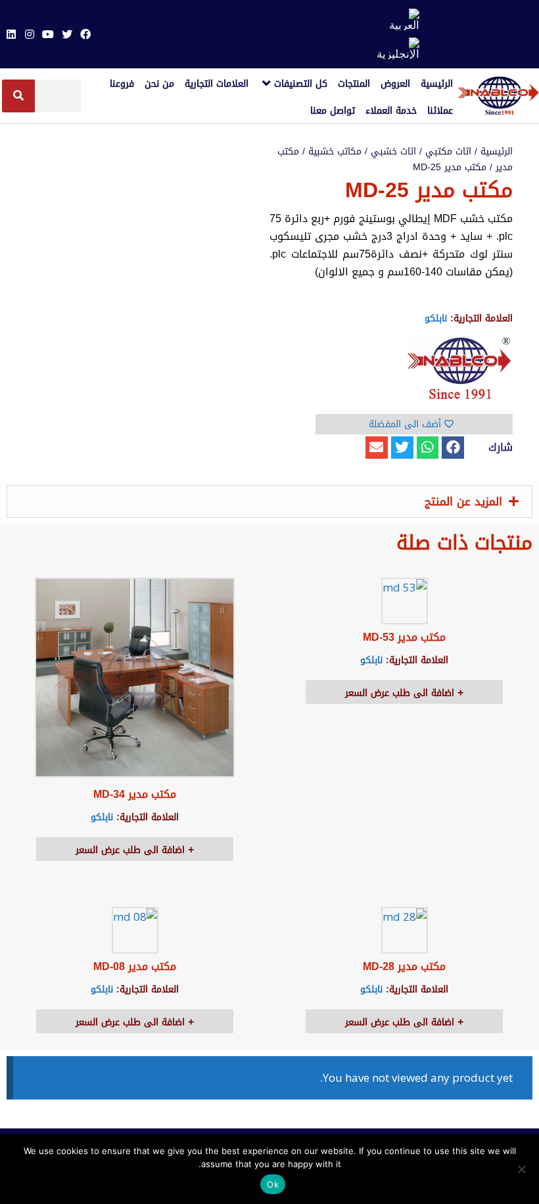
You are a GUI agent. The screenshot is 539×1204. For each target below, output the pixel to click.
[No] (522, 1169)
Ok (273, 1184)
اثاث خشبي (393, 151)
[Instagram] (29, 34)
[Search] (18, 96)
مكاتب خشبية (335, 151)
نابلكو (436, 318)
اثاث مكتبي (448, 151)
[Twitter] (67, 34)
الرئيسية (496, 151)
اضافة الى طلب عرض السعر (401, 693)
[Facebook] (85, 34)
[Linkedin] (10, 34)
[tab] (269, 501)
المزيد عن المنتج (463, 501)
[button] (453, 447)
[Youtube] (48, 34)
